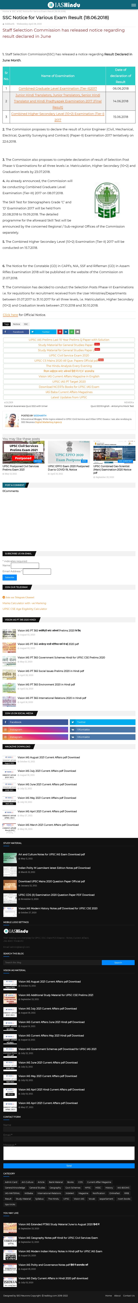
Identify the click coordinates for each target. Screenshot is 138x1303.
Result (8, 1199)
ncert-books (124, 1199)
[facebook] (35, 722)
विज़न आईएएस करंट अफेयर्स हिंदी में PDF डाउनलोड (69, 371)
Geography (55, 1187)
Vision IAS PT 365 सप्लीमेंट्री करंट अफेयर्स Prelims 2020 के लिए (49, 630)
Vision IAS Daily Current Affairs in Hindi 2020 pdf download (53, 1278)
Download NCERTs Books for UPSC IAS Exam (69, 387)
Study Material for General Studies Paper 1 (68, 345)
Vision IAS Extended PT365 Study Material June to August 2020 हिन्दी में (59, 1224)
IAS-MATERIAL (12, 1193)
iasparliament (106, 1199)
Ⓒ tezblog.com (50, 1295)
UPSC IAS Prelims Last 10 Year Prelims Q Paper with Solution (69, 339)
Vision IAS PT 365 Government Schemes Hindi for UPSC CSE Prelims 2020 (61, 657)
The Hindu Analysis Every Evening (69, 366)
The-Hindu (53, 1199)
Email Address (12, 571)
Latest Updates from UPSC (69, 397)
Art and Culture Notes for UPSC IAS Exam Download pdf (52, 854)
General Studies (37, 1187)
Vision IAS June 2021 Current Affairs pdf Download (47, 784)
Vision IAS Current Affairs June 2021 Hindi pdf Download (51, 1022)
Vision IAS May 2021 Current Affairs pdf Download (47, 797)
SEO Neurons (23, 1295)
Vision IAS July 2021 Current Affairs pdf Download (47, 770)
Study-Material (23, 1199)
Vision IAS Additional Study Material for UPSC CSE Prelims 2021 (56, 995)
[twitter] (102, 722)
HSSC (98, 1187)
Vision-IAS (79, 1199)
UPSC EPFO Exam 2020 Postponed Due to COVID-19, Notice (68, 468)
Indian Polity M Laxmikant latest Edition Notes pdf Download (54, 867)
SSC (14, 11)
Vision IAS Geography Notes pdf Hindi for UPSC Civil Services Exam (58, 1237)
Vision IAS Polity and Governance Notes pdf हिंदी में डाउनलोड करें (53, 1264)
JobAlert (69, 1193)
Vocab (92, 1199)
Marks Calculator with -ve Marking (24, 603)
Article (41, 1182)
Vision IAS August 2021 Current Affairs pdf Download (49, 757)
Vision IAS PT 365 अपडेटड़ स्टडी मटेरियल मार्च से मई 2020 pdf (48, 644)
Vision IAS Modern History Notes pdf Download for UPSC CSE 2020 (58, 908)
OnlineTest (114, 1193)
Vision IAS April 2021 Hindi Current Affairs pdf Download (51, 1089)
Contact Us (129, 1295)
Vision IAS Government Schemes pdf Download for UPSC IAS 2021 (57, 1049)
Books (70, 1182)
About (117, 1295)
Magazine (83, 1193)
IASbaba (29, 1193)
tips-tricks (10, 1204)
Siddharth (9, 23)
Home (6, 11)
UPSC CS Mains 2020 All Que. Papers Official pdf (68, 360)
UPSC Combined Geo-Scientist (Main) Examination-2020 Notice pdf (112, 469)
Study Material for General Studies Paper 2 (68, 350)
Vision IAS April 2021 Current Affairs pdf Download (47, 811)
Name (7, 565)
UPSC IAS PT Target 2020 (69, 381)
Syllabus (39, 1199)
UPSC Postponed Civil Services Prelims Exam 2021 (21, 468)
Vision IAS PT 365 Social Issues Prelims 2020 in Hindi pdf (51, 671)
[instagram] (35, 729)
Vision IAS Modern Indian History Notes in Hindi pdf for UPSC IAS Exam (60, 1251)
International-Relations (49, 1193)
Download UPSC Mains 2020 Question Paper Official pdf (52, 881)
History (109, 1187)
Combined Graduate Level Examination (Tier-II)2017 (58, 88)
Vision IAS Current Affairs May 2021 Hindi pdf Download (51, 1035)
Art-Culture (27, 1182)
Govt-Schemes (72, 1187)
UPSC (66, 1199)
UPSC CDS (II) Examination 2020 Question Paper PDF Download (56, 894)
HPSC (88, 1187)
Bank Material (56, 1182)
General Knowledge (15, 1187)
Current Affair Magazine (99, 1182)
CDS (80, 1182)
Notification (99, 1193)
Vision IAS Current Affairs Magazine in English (69, 376)
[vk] (102, 729)
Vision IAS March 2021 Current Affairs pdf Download (48, 824)
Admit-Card (11, 1182)
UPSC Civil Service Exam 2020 (69, 355)
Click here (10, 315)
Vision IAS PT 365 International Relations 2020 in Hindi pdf (52, 698)
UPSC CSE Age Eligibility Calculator (25, 609)
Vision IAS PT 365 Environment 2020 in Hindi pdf (46, 684)
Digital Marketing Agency (48, 422)
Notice (16, 324)
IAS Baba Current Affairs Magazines (69, 392)
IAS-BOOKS (123, 1187)
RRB (126, 1193)
